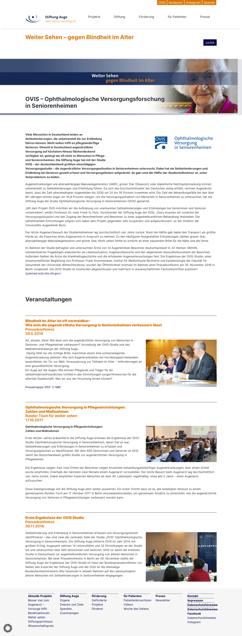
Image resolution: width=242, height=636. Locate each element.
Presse (205, 17)
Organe (65, 600)
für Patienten (177, 17)
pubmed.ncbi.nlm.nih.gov (43, 273)
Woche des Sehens (136, 608)
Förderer (97, 608)
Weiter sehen (36, 617)
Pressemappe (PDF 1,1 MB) (43, 387)
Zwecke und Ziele (71, 604)
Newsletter (163, 600)
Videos (128, 604)
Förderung (146, 17)
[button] (8, 628)
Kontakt (192, 596)
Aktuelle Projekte (40, 596)
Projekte (94, 17)
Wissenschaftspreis (41, 625)
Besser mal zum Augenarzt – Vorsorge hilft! (38, 604)
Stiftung (119, 17)
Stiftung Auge (69, 596)
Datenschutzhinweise (202, 605)
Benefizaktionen (38, 613)
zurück (210, 42)
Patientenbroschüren (137, 600)
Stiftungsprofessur (40, 621)
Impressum (195, 600)
